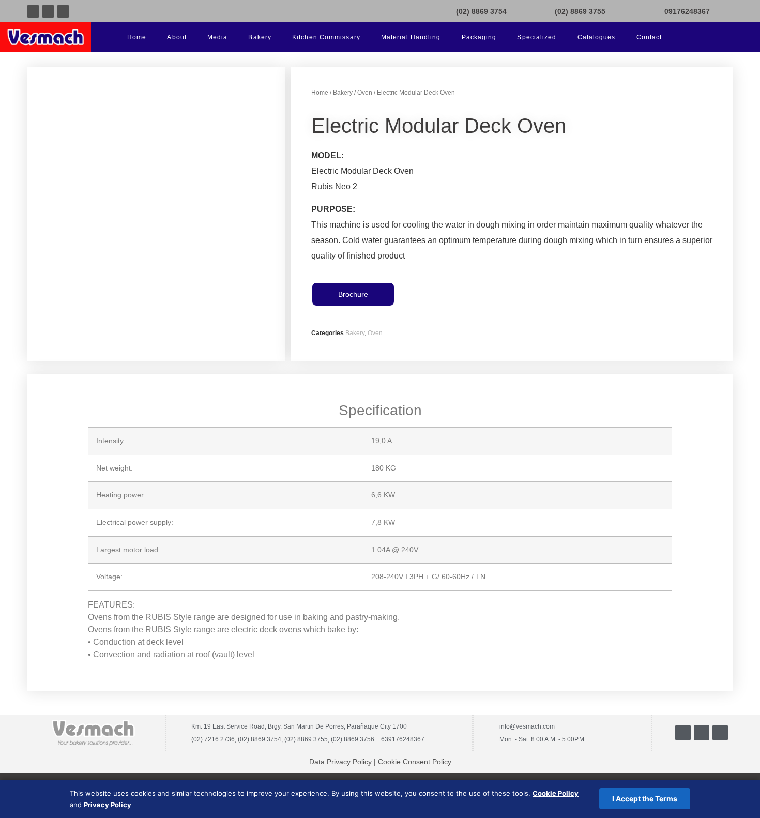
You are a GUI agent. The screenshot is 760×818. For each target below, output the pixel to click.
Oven (364, 92)
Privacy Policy (107, 804)
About (177, 37)
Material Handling (411, 37)
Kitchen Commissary (326, 37)
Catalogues (596, 37)
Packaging (479, 37)
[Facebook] (33, 11)
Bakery (259, 37)
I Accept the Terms (644, 798)
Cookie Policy (556, 793)
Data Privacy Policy (340, 762)
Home (136, 37)
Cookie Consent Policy (414, 762)
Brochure (353, 294)
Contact (649, 37)
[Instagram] (63, 11)
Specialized (536, 37)
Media (217, 37)
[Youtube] (48, 11)
